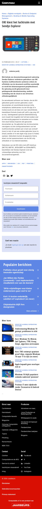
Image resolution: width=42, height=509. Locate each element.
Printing (30, 163)
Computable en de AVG (10, 459)
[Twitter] (11, 175)
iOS (18, 163)
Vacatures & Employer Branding (29, 422)
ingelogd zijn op (17, 245)
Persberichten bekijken (29, 431)
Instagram (27, 471)
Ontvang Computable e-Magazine (9, 425)
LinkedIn (27, 463)
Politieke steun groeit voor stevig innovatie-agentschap (18, 271)
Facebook (27, 455)
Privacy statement (9, 494)
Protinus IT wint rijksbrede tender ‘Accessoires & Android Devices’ (27, 387)
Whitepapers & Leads (29, 418)
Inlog (4, 471)
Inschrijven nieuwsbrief (10, 467)
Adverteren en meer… (28, 408)
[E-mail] (4, 175)
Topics (4, 434)
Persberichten (26, 427)
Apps (4, 163)
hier (12, 227)
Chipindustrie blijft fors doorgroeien (14, 305)
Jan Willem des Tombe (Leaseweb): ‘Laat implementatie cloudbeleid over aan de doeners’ (18, 280)
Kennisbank (6, 412)
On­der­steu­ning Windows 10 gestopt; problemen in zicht (26, 330)
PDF (23, 163)
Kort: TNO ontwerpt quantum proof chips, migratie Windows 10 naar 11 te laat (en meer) (27, 354)
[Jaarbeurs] (21, 504)
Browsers (11, 163)
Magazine (5, 420)
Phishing (5, 438)
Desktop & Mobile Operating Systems (16, 65)
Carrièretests (6, 408)
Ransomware (7, 442)
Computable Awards (9, 416)
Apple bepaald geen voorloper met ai (27, 365)
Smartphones (7, 166)
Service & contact (8, 463)
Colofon (5, 455)
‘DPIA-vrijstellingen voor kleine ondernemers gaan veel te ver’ (17, 289)
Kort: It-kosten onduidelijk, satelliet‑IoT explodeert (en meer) (18, 297)
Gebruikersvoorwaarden (11, 489)
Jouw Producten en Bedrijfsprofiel (28, 413)
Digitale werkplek (14, 14)
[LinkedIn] (8, 175)
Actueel (24, 62)
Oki (34, 65)
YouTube (27, 467)
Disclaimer (6, 483)
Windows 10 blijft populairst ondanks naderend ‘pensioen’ (27, 375)
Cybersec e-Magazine (10, 430)
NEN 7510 (5, 446)
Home (4, 14)
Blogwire (24, 435)
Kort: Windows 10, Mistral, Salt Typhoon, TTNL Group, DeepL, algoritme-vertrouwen (27, 341)
